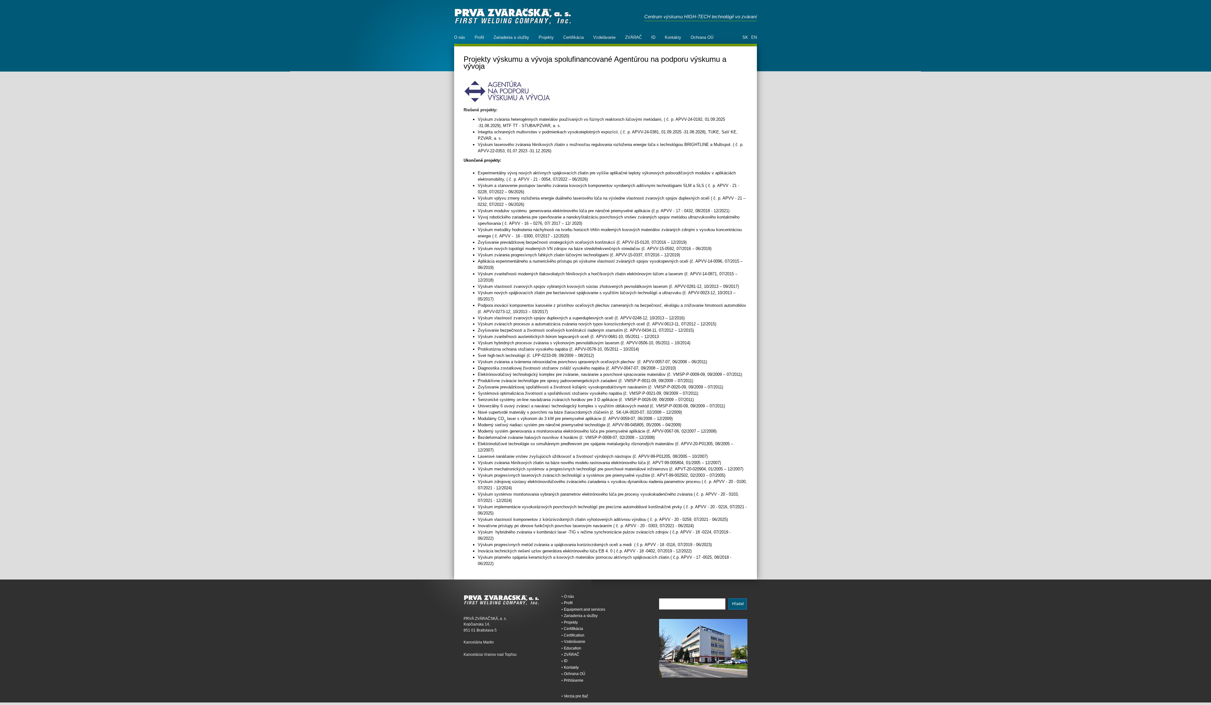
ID (653, 37)
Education (572, 648)
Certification (574, 635)
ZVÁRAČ (633, 37)
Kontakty (673, 37)
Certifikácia (573, 37)
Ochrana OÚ (702, 37)
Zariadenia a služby (511, 37)
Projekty (546, 37)
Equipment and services (584, 609)
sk (745, 37)
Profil (479, 37)
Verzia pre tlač (576, 696)
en (754, 37)
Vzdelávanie (604, 37)
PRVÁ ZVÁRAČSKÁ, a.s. (512, 16)
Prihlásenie (573, 680)
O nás (459, 37)
